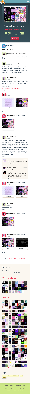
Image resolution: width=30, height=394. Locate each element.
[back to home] (3, 2)
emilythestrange (15, 375)
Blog (20, 388)
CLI (16, 388)
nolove (9, 63)
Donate (12, 388)
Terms (14, 391)
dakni (4, 49)
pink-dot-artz (10, 53)
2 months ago (8, 54)
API (24, 388)
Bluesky (23, 385)
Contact (20, 391)
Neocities (6, 385)
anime (4, 375)
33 (22, 258)
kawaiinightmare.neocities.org (15, 29)
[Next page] (24, 258)
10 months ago (9, 64)
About (6, 388)
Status (9, 391)
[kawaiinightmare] (4, 46)
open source (12, 385)
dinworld (10, 49)
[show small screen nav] (28, 1)
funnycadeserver (12, 172)
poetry (4, 377)
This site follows (9, 278)
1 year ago (8, 79)
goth (8, 375)
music (21, 375)
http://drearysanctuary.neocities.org (11, 88)
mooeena (10, 160)
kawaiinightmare (21, 53)
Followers (6, 297)
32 (19, 258)
